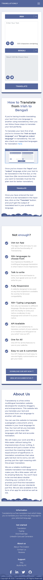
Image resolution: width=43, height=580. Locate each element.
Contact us (21, 550)
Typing (21, 531)
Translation (21, 528)
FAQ (21, 563)
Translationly (10, 3)
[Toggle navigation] (38, 3)
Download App (22, 534)
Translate (21, 86)
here (20, 144)
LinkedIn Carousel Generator (21, 536)
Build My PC (21, 565)
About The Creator (21, 547)
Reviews (21, 552)
